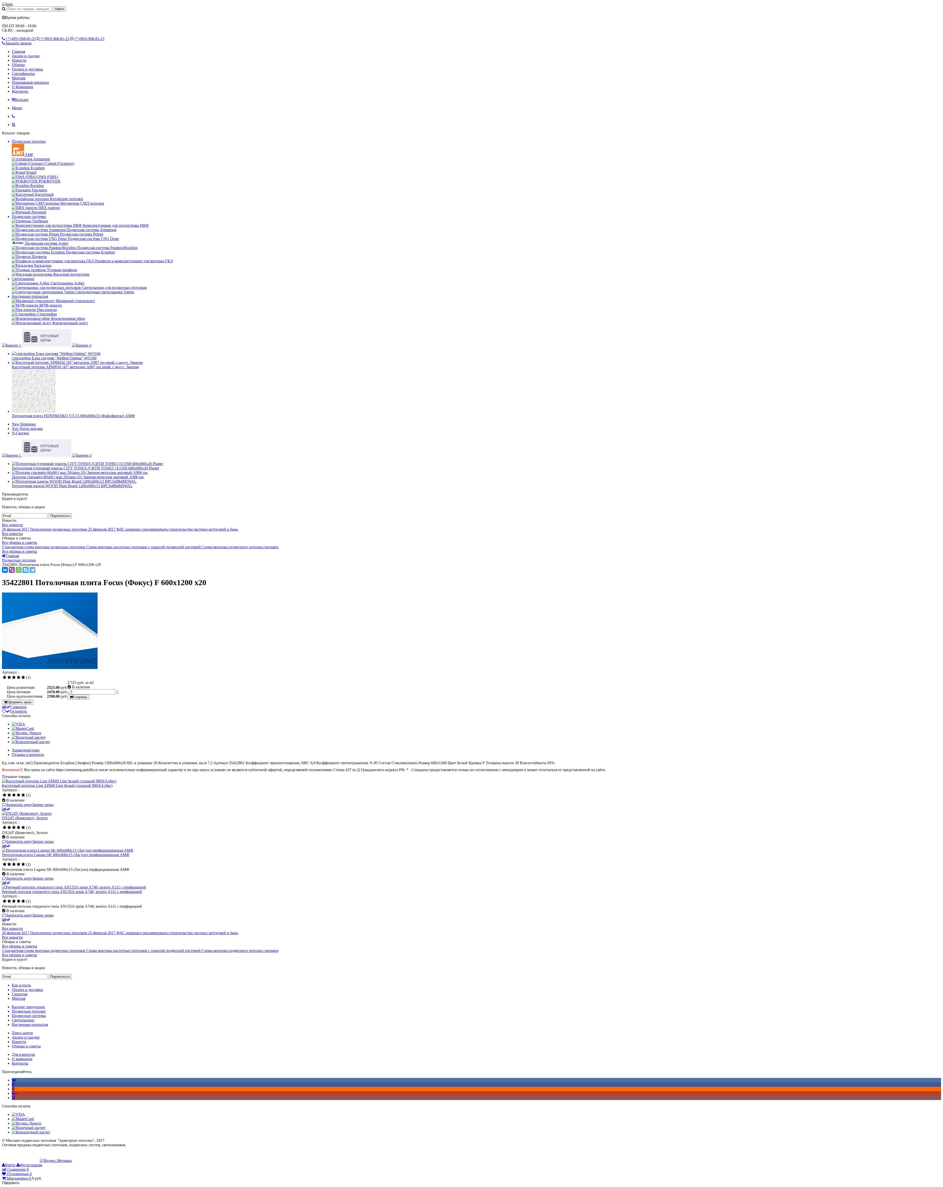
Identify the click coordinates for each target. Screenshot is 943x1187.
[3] (14, 677)
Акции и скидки (26, 56)
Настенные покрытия (30, 296)
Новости (19, 60)
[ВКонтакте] (5, 570)
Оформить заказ (19, 702)
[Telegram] (32, 570)
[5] (23, 677)
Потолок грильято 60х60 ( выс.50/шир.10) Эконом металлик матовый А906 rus (78, 477)
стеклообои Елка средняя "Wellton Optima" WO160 (54, 358)
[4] (18, 677)
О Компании (22, 87)
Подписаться (60, 516)
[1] (4, 677)
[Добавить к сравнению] (6, 809)
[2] (9, 677)
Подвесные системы (29, 216)
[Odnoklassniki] (13, 1089)
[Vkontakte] (14, 1080)
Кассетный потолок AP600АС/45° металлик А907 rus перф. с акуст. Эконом (75, 367)
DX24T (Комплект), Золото (25, 818)
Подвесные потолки (29, 141)
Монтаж (19, 78)
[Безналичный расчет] (31, 742)
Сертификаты (23, 73)
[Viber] (12, 570)
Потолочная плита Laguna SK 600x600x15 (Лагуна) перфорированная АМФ (65, 855)
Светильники (23, 279)
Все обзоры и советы (19, 542)
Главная (18, 51)
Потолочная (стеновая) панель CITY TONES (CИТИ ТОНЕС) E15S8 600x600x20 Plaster (85, 468)
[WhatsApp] (19, 570)
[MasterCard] (23, 728)
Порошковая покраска (30, 82)
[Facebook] (13, 1084)
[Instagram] (13, 1098)
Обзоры (18, 65)
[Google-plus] (14, 1093)
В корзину (79, 697)
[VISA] (18, 724)
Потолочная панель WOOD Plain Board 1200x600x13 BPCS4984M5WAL (72, 486)
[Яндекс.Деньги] (26, 733)
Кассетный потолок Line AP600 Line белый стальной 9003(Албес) (57, 785)
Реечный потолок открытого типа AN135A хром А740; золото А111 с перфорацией (72, 892)
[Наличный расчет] (28, 737)
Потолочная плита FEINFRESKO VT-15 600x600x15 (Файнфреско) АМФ (73, 416)
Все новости (12, 525)
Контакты (20, 91)
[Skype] (25, 570)
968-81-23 (20, 39)
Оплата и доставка (27, 69)
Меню (17, 108)
